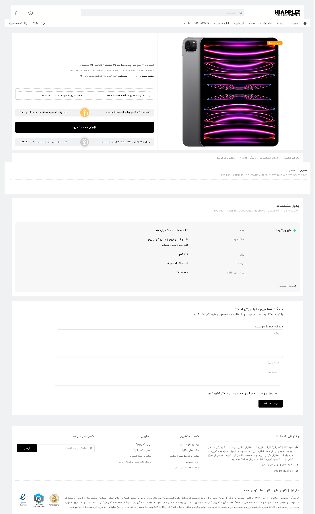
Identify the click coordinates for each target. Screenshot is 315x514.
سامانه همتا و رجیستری (187, 467)
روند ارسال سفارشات (189, 450)
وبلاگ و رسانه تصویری (140, 456)
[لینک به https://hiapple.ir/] (273, 13)
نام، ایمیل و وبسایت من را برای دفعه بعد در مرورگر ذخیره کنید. (243, 394)
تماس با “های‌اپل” (142, 450)
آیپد (115, 76)
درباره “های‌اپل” (143, 444)
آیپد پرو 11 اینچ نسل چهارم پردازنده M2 (96, 76)
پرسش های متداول (189, 444)
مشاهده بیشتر (288, 286)
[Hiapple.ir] (230, 92)
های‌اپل (274, 498)
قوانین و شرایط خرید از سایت (184, 456)
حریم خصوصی (192, 462)
